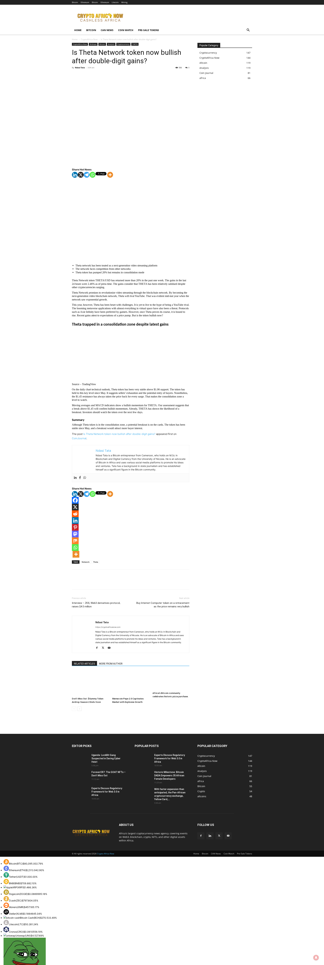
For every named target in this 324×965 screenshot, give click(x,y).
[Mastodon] (75, 534)
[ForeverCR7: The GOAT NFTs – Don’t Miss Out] (80, 776)
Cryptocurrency (123, 44)
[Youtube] (110, 648)
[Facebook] (75, 75)
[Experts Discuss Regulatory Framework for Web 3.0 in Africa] (80, 792)
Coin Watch (125, 30)
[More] (110, 175)
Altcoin (102, 44)
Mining (124, 2)
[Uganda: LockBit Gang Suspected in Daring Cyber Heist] (77, 757)
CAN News (107, 30)
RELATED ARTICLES (84, 663)
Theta (95, 562)
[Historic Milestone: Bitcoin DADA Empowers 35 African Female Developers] (143, 776)
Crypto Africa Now (105, 853)
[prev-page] (74, 709)
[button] (248, 30)
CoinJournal (79, 438)
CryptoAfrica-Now (89, 39)
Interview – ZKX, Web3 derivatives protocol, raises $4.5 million (96, 604)
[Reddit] (75, 513)
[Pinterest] (90, 75)
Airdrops (93, 44)
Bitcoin (75, 2)
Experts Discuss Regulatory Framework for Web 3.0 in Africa (106, 791)
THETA (135, 44)
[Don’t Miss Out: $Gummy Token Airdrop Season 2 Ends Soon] (90, 683)
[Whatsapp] (93, 175)
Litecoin (115, 2)
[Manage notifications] (316, 957)
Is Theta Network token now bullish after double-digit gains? (119, 434)
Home (78, 30)
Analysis (111, 44)
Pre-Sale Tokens (148, 30)
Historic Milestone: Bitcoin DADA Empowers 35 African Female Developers (169, 775)
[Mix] (75, 540)
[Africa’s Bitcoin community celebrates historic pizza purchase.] (171, 680)
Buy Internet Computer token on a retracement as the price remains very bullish (162, 604)
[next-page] (79, 709)
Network (85, 562)
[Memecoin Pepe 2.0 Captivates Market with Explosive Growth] (130, 683)
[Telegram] (87, 175)
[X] (83, 75)
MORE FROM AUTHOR (111, 663)
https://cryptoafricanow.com (107, 627)
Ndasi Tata (80, 67)
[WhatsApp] (98, 75)
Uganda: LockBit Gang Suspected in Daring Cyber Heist (105, 758)
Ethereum (85, 2)
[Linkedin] (75, 175)
